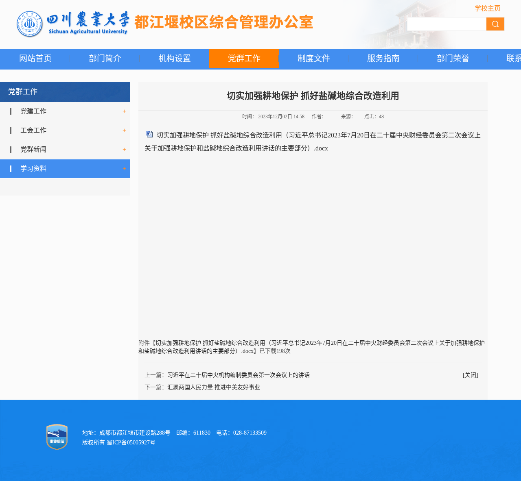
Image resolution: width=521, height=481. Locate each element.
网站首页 (35, 58)
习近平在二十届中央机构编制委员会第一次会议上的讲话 (238, 375)
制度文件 (314, 58)
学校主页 (488, 8)
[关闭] (470, 375)
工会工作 (33, 130)
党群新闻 (33, 149)
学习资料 (33, 168)
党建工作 (33, 111)
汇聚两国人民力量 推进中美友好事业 (213, 387)
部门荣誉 (453, 58)
